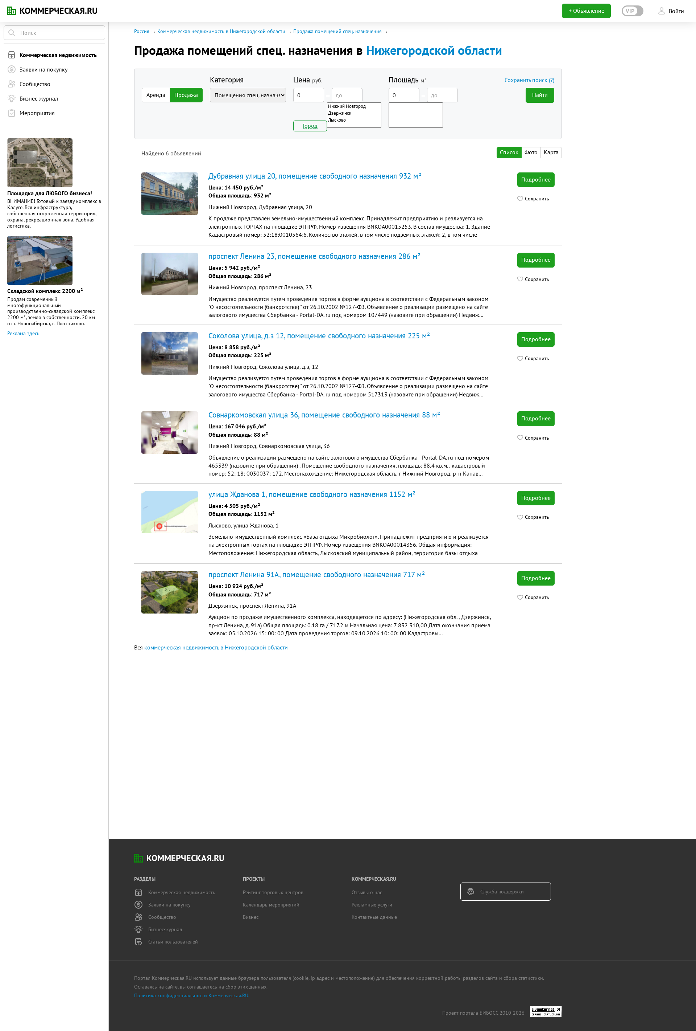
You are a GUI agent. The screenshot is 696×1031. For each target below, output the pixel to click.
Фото (531, 152)
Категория (227, 79)
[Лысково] (354, 120)
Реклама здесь (23, 333)
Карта (551, 152)
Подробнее (536, 179)
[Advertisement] (341, 747)
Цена (307, 79)
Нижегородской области (434, 50)
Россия (141, 31)
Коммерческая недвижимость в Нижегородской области (221, 31)
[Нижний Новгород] (354, 106)
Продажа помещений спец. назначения (337, 31)
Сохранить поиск (529, 79)
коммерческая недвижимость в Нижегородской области (216, 647)
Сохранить (537, 198)
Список (509, 152)
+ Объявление (586, 10)
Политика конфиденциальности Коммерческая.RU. (191, 995)
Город (310, 125)
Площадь (407, 79)
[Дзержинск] (354, 113)
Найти (540, 94)
